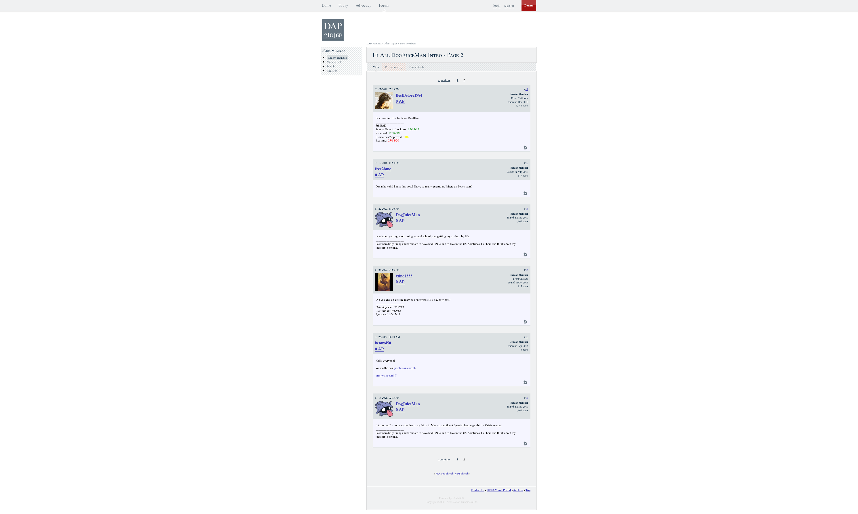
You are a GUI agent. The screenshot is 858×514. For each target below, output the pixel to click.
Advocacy (363, 5)
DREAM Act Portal (499, 490)
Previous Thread (444, 473)
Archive (518, 490)
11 (527, 89)
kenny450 (383, 343)
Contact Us (477, 490)
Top (528, 490)
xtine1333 (404, 276)
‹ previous (444, 80)
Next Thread (461, 473)
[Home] (333, 40)
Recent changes (337, 58)
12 (527, 162)
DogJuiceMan (408, 215)
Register (332, 71)
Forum (384, 5)
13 (527, 208)
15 (527, 337)
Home (326, 5)
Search (331, 66)
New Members (408, 43)
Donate (528, 5)
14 (527, 269)
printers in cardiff (404, 368)
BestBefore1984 (409, 95)
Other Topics (390, 43)
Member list (334, 62)
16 (527, 397)
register (509, 5)
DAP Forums (373, 43)
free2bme (383, 169)
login (496, 5)
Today (343, 5)
